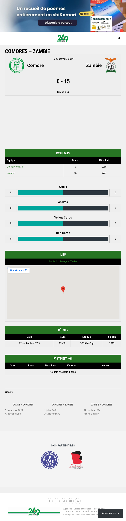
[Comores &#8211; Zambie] (64, 408)
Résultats (50, 365)
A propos (67, 509)
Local (31, 365)
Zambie (11, 173)
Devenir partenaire (91, 511)
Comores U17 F (15, 166)
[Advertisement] (63, 123)
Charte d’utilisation (82, 509)
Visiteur (71, 365)
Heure (105, 365)
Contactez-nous (72, 511)
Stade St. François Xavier (63, 261)
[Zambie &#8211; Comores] (24, 408)
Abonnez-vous (110, 513)
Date (12, 365)
